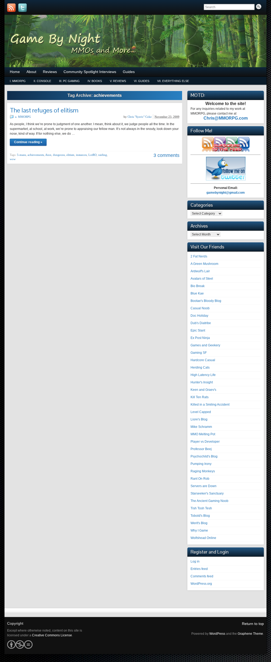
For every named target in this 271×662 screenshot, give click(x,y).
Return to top (253, 624)
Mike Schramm (201, 427)
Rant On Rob (200, 478)
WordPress (217, 634)
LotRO (92, 154)
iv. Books (95, 81)
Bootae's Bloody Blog (206, 301)
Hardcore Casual (203, 360)
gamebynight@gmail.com (225, 192)
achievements (36, 154)
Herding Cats (200, 367)
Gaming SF (199, 353)
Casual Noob (200, 308)
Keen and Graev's (203, 390)
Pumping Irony (201, 464)
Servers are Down (203, 486)
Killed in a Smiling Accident (210, 404)
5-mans (21, 154)
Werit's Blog (199, 523)
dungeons (59, 154)
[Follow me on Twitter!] (22, 7)
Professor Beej (201, 449)
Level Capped (201, 412)
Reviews (50, 72)
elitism (70, 154)
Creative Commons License (52, 635)
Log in (195, 561)
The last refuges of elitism (44, 110)
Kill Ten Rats (200, 397)
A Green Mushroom (204, 264)
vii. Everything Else (173, 81)
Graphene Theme (250, 634)
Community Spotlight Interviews (90, 72)
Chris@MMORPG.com (226, 118)
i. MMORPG (18, 81)
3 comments (166, 155)
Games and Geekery (205, 345)
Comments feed (202, 576)
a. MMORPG (23, 116)
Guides (129, 72)
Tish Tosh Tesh (201, 508)
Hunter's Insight (202, 382)
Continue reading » (28, 142)
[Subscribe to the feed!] (11, 7)
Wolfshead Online (203, 538)
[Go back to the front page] (135, 41)
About (31, 72)
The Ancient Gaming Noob (209, 501)
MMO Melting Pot (203, 434)
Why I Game (199, 530)
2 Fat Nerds (199, 256)
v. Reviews (118, 81)
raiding (102, 154)
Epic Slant (198, 330)
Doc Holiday (199, 316)
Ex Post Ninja (200, 338)
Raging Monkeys (203, 471)
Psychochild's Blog (204, 456)
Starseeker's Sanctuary (207, 493)
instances (81, 154)
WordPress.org (201, 584)
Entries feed (199, 569)
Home (15, 72)
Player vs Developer (205, 441)
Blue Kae (197, 293)
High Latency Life (203, 375)
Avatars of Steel (202, 278)
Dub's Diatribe (201, 323)
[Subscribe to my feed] (226, 150)
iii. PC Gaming (69, 81)
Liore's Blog (199, 419)
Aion (48, 154)
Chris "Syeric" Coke (140, 116)
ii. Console (42, 81)
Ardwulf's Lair (200, 271)
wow (13, 159)
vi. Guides (141, 81)
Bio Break (198, 286)
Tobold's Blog (200, 516)
